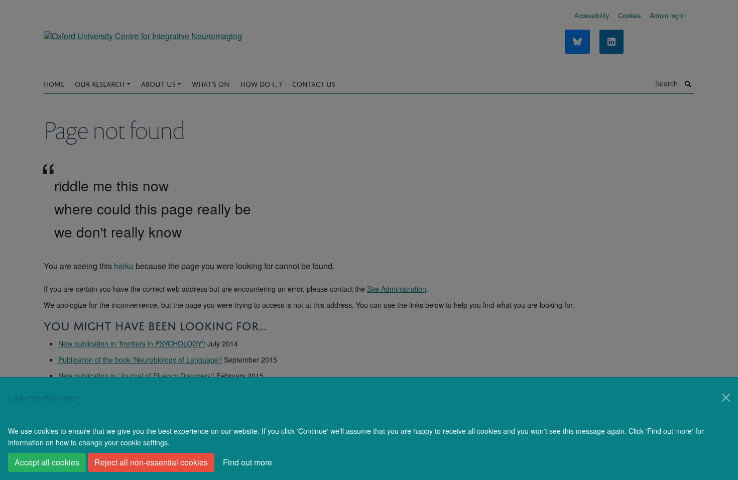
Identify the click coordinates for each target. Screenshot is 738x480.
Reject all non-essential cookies (151, 462)
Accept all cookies (47, 462)
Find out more (247, 462)
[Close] (726, 398)
